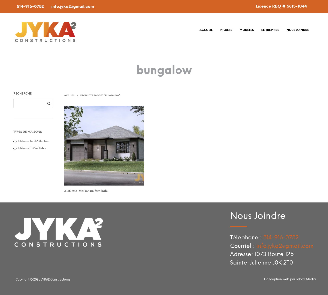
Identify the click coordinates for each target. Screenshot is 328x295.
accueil (205, 30)
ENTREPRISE (270, 30)
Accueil (69, 95)
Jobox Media (306, 279)
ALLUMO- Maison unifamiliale (86, 191)
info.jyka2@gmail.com (72, 7)
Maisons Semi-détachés (33, 141)
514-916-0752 (30, 7)
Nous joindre (297, 30)
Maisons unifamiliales (32, 148)
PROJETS (226, 30)
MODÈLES (247, 30)
